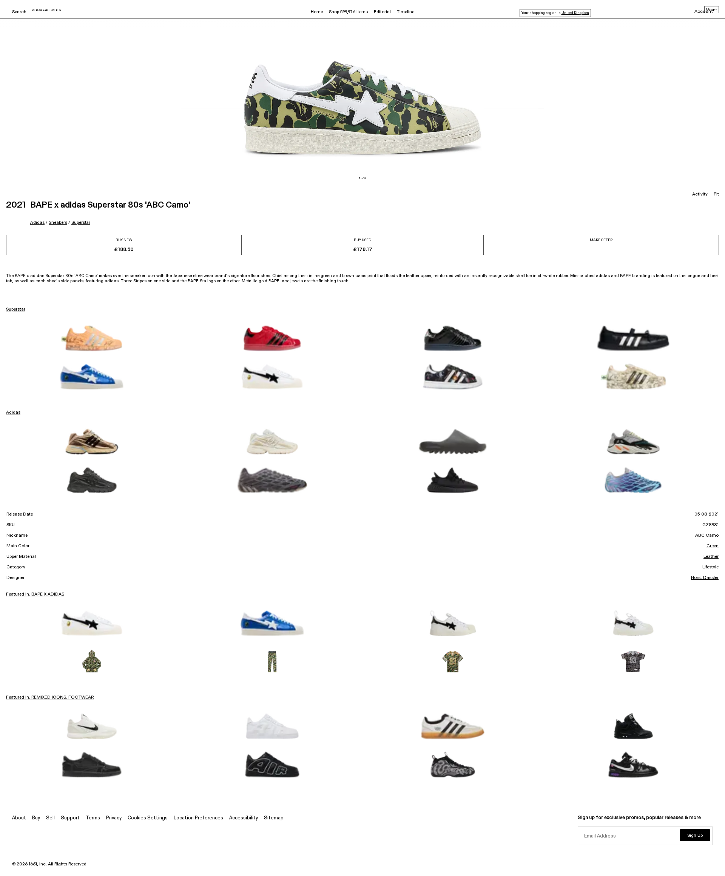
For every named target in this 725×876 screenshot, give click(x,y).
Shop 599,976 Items (348, 12)
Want (711, 10)
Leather (711, 556)
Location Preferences (198, 818)
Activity (700, 194)
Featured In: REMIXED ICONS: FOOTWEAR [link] (50, 697)
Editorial (382, 12)
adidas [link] (13, 412)
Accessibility (243, 818)
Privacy (114, 818)
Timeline (405, 12)
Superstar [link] (15, 309)
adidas (37, 222)
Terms (93, 818)
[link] (91, 338)
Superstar (80, 222)
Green (712, 546)
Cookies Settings (148, 818)
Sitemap (274, 818)
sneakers (58, 222)
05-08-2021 (706, 514)
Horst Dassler (705, 578)
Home (317, 12)
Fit (716, 194)
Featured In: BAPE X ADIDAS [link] (35, 594)
